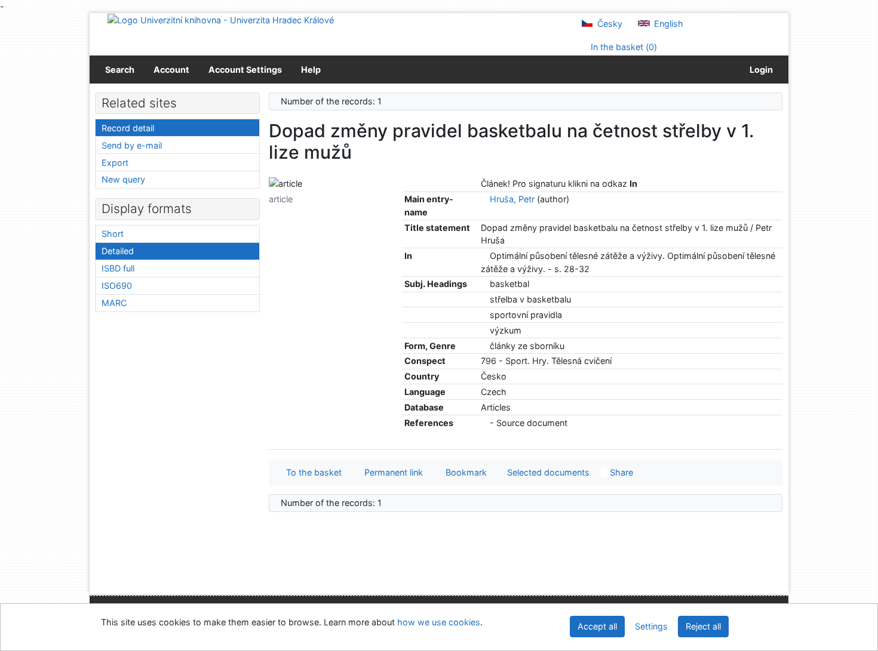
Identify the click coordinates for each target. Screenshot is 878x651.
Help (311, 69)
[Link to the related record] (484, 199)
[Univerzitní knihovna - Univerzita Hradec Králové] (221, 19)
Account (171, 69)
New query (123, 179)
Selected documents (547, 472)
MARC (114, 303)
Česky (608, 23)
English (667, 23)
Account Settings (245, 69)
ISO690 (117, 285)
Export (115, 163)
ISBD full (118, 268)
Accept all (597, 626)
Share (620, 472)
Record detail (128, 128)
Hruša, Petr (512, 199)
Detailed (118, 251)
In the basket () (622, 47)
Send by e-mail (132, 145)
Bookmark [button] (464, 472)
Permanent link (391, 472)
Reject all (703, 626)
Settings (651, 626)
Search (119, 69)
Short (113, 234)
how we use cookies (438, 622)
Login (759, 69)
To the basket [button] (311, 472)
